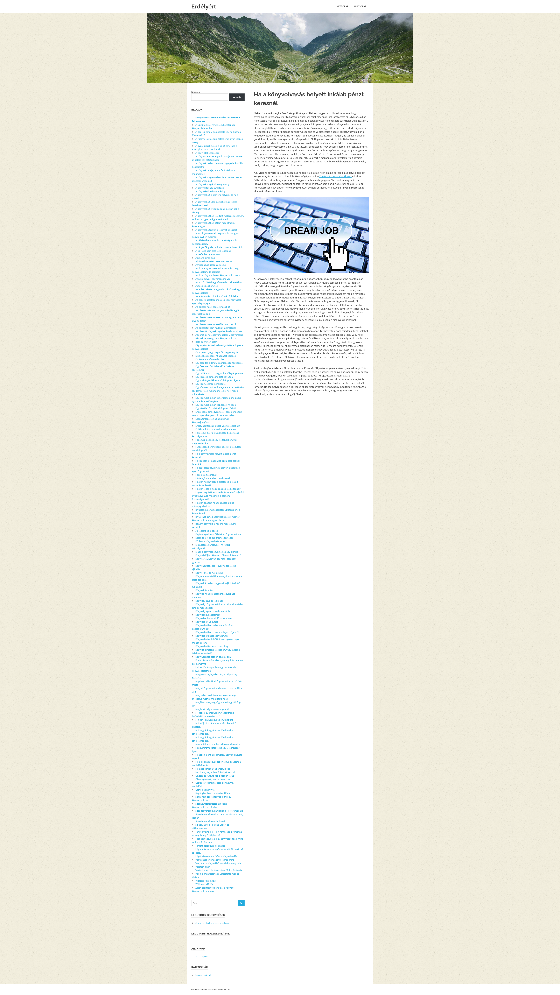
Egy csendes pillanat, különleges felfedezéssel (219, 362)
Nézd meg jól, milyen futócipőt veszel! (215, 772)
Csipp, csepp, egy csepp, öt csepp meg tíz (216, 352)
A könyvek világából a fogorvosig (212, 184)
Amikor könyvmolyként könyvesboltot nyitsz (218, 275)
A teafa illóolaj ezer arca (207, 254)
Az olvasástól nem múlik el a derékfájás (215, 327)
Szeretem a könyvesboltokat (210, 821)
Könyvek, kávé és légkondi (209, 600)
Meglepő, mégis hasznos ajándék (212, 709)
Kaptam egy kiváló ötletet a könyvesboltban (218, 534)
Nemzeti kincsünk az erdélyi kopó (212, 768)
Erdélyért (203, 6)
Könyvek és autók (204, 590)
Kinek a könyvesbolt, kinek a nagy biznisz (216, 551)
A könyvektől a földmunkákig (210, 191)
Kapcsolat (360, 6)
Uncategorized (203, 974)
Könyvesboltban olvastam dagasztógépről (217, 632)
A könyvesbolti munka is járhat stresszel (216, 229)
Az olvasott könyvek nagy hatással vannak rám (219, 331)
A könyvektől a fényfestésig (209, 187)
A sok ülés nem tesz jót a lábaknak (213, 250)
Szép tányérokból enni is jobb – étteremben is (219, 810)
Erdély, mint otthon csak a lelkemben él (215, 429)
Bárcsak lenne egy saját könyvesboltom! (216, 338)
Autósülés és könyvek (206, 285)
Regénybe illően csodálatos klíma (212, 793)
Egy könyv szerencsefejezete (210, 383)
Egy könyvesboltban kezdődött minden (215, 404)
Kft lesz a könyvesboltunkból (210, 541)
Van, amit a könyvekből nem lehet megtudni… (219, 863)
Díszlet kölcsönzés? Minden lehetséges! (215, 355)
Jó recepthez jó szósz (206, 530)
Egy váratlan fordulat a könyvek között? (215, 408)
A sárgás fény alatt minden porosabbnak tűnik (219, 247)
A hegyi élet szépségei (207, 152)
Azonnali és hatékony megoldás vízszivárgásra (219, 334)
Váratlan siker (202, 866)
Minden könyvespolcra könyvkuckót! (214, 719)
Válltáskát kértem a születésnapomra (214, 859)
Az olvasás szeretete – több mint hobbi (215, 324)
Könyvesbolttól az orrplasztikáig (212, 646)
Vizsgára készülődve (206, 880)
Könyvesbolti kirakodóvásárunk (211, 635)
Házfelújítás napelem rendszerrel (212, 478)
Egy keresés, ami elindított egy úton (214, 376)
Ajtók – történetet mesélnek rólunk (213, 261)
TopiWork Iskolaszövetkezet (335, 176)
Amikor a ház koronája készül (210, 264)
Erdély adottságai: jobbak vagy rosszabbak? (217, 425)
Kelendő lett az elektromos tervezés (214, 537)
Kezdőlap (342, 6)
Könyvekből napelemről (207, 614)
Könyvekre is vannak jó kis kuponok (213, 618)
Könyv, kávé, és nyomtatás (209, 572)
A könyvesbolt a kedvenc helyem (212, 922)
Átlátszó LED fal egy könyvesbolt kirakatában (218, 282)
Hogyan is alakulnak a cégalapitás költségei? (217, 488)
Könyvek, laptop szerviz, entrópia (212, 611)
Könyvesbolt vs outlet (206, 621)
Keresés (195, 91)
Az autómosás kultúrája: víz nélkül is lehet (217, 296)
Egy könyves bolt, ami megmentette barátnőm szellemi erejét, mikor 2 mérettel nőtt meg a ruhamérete (218, 391)
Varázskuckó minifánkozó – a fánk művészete (219, 870)
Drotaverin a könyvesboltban (210, 359)
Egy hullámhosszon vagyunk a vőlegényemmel (219, 373)
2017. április (201, 956)
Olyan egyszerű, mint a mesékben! (213, 779)
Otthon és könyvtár (205, 789)
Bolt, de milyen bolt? (206, 341)
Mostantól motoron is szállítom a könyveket (218, 744)
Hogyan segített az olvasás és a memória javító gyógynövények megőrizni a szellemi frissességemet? (218, 496)
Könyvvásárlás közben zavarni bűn (213, 656)
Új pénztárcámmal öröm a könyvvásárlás (216, 856)
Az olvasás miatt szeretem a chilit (212, 306)
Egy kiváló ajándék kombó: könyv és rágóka (217, 380)
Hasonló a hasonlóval (206, 474)
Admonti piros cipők (205, 257)
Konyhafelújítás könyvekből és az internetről (218, 555)
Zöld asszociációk (204, 884)
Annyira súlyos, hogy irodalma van (213, 278)
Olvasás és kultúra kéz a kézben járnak (215, 775)
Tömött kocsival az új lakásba (210, 845)
